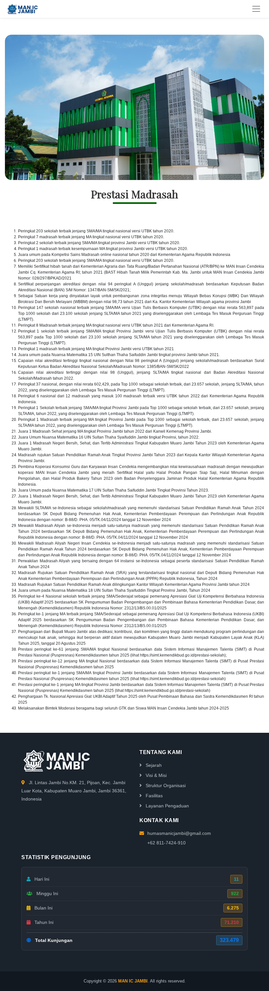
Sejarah (153, 765)
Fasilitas (153, 795)
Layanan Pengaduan (166, 805)
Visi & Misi (155, 775)
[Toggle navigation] (256, 9)
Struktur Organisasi (165, 785)
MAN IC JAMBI (133, 981)
